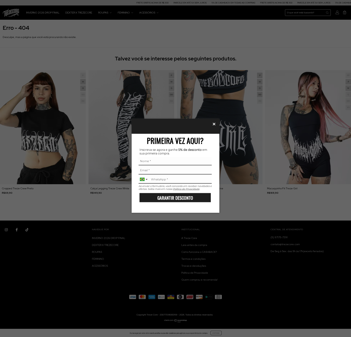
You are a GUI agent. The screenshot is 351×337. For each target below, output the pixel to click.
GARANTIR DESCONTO (175, 197)
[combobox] (144, 179)
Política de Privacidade (186, 188)
